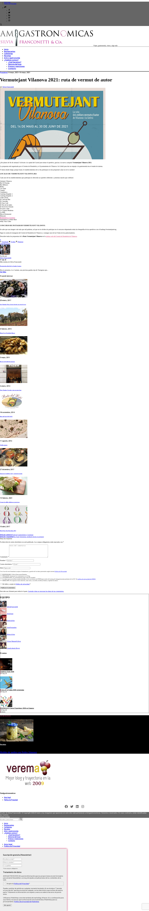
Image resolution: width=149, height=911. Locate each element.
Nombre (3, 560)
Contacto (11, 841)
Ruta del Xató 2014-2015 (6, 416)
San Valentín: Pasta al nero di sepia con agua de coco (13, 304)
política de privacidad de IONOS (86, 579)
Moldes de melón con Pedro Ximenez (18, 752)
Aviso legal (7, 2)
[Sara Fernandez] (3, 627)
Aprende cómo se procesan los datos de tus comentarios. (46, 591)
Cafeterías (8, 827)
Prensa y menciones (15, 839)
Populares (4, 72)
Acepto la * (18, 883)
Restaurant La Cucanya (7, 218)
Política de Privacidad (10, 3)
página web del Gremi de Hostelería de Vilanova (61, 236)
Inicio (6, 823)
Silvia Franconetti (8, 87)
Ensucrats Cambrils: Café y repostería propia (11, 473)
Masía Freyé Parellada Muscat (7, 333)
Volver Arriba (5, 817)
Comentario (4, 557)
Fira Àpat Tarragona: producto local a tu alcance (22, 537)
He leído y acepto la (16, 584)
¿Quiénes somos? (11, 833)
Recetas (3, 744)
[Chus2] (3, 614)
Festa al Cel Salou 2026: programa (12, 690)
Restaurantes (9, 825)
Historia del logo (14, 837)
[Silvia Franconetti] (3, 607)
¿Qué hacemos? (14, 835)
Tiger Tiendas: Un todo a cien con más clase (10, 390)
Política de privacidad (23, 584)
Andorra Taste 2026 (7, 671)
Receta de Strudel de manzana (7, 361)
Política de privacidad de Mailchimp (26, 901)
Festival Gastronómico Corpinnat (16, 535)
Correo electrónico (6, 564)
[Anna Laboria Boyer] (3, 648)
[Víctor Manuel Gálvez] (3, 641)
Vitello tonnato (3, 445)
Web (1, 568)
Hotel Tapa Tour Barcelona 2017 (8, 530)
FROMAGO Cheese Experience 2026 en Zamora (17, 708)
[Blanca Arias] (3, 634)
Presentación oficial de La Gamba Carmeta (10, 266)
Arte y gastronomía (11, 831)
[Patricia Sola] (3, 620)
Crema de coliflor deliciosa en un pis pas (10, 502)
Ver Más (3, 272)
